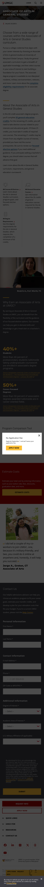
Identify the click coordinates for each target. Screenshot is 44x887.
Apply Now (14, 448)
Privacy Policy (11, 883)
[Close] (39, 435)
